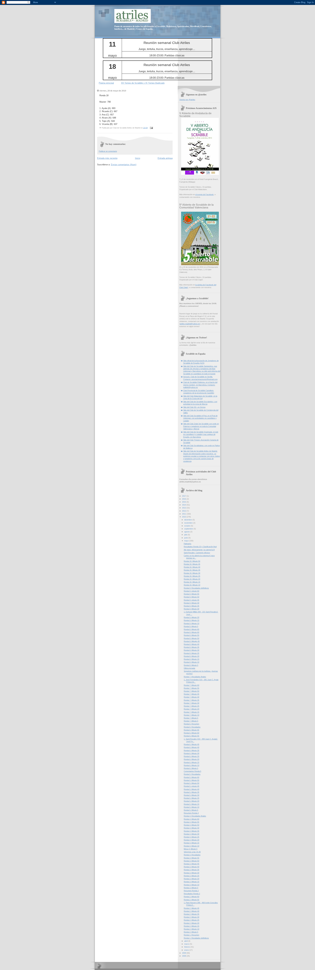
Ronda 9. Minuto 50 (191, 597)
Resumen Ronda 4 (191, 813)
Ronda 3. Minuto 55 (191, 858)
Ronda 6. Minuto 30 (191, 753)
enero (186, 950)
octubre (187, 526)
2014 (184, 505)
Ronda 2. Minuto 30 (191, 917)
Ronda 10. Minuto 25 (192, 576)
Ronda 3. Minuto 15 (191, 882)
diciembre (188, 520)
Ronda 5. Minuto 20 (191, 801)
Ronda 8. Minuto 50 (191, 638)
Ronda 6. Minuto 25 (191, 756)
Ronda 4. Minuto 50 (191, 825)
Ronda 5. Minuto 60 (191, 777)
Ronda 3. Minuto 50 (191, 861)
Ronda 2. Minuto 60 (191, 897)
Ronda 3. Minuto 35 (191, 870)
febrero (187, 947)
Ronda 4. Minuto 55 (191, 822)
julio (186, 535)
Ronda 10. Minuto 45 (192, 564)
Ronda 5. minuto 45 (191, 786)
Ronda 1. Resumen (191, 935)
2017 (184, 496)
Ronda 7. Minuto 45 (191, 694)
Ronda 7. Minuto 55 (191, 688)
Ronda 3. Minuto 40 (191, 867)
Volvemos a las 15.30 (192, 852)
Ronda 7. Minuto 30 (191, 703)
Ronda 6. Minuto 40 (191, 747)
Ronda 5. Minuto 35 (191, 792)
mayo (186, 541)
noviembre (188, 523)
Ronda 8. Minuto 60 (191, 632)
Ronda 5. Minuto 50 (191, 783)
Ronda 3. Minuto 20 (191, 879)
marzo (187, 944)
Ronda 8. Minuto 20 (191, 656)
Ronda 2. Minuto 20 (191, 923)
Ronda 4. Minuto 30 (191, 834)
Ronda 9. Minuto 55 (191, 594)
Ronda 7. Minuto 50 (191, 691)
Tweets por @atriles (187, 100)
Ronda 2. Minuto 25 (191, 920)
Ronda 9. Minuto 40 (191, 603)
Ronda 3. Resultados (192, 855)
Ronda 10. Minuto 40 (192, 567)
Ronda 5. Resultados (192, 774)
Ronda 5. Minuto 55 (191, 780)
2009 (184, 953)
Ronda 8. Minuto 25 (191, 653)
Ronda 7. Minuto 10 (191, 715)
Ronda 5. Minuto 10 (191, 807)
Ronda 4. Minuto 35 (191, 831)
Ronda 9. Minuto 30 (191, 609)
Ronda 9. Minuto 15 (191, 620)
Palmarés (187, 544)
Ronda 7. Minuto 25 (191, 706)
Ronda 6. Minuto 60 (191, 733)
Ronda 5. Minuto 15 (191, 804)
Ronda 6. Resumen (191, 724)
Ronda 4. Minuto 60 (191, 819)
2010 (184, 517)
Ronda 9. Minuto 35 (191, 606)
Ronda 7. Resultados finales (195, 677)
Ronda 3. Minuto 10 (191, 885)
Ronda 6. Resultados (192, 727)
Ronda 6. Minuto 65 (191, 730)
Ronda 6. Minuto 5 (191, 768)
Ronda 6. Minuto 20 (191, 759)
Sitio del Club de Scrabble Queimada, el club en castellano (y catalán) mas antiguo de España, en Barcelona (200, 434)
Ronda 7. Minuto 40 (191, 697)
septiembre (189, 529)
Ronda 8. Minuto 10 (191, 662)
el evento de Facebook (204, 194)
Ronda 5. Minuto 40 (191, 789)
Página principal (106, 83)
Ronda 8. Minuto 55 (191, 635)
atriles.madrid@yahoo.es (190, 324)
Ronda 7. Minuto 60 (191, 685)
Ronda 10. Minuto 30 (192, 573)
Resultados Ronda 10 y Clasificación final (200, 547)
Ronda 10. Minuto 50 (192, 561)
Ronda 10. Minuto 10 (192, 585)
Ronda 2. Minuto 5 (191, 932)
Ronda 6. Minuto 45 (191, 744)
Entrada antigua (165, 158)
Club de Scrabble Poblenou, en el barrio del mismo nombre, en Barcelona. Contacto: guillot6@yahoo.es (200, 384)
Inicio (137, 158)
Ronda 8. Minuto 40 (191, 644)
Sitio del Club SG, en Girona (194, 407)
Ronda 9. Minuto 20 (191, 617)
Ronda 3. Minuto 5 (191, 888)
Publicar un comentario (108, 151)
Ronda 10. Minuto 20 (192, 579)
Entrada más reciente (107, 158)
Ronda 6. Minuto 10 (191, 765)
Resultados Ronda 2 (192, 894)
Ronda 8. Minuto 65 (191, 629)
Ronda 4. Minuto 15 (191, 843)
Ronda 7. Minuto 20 (191, 709)
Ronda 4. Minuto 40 (191, 828)
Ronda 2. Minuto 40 (191, 911)
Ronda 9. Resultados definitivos (196, 588)
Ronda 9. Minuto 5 (191, 626)
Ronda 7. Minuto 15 (191, 712)
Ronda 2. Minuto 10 (191, 929)
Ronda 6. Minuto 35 (191, 750)
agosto (187, 532)
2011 (184, 514)
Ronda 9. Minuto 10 (191, 623)
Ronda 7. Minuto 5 (191, 718)
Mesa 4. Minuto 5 (190, 849)
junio (186, 538)
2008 (184, 956)
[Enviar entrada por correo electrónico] (151, 128)
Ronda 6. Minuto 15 (191, 762)
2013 (184, 508)
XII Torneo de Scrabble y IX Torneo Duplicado (143, 83)
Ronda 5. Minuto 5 (191, 810)
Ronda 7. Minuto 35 (191, 700)
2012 (184, 511)
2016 (184, 499)
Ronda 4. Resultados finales (195, 816)
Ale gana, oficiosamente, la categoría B (199, 550)
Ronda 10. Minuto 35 (192, 570)
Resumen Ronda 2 (191, 891)
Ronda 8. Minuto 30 (191, 650)
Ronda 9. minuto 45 (191, 600)
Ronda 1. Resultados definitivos (196, 938)
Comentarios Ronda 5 (192, 771)
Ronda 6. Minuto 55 (191, 736)
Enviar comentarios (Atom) (123, 164)
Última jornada (189, 668)
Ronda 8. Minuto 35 (191, 647)
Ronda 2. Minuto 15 (191, 926)
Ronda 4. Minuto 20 (191, 840)
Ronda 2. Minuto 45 (191, 908)
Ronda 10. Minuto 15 (192, 582)
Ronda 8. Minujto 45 (192, 641)
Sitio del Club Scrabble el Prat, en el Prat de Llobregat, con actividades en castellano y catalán (200, 418)
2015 (184, 502)
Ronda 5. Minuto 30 (191, 795)
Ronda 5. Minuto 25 (191, 798)
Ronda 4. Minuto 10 (191, 846)
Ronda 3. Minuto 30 (191, 873)
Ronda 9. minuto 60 (191, 591)
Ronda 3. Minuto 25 (191, 876)
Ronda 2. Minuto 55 (191, 900)
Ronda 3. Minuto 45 (191, 864)
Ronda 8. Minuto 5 (191, 665)
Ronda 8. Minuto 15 (191, 659)
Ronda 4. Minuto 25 (191, 837)
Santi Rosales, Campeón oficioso (197, 553)
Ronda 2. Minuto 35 (191, 914)
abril (186, 941)
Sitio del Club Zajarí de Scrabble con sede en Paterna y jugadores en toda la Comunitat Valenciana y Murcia (201, 426)
